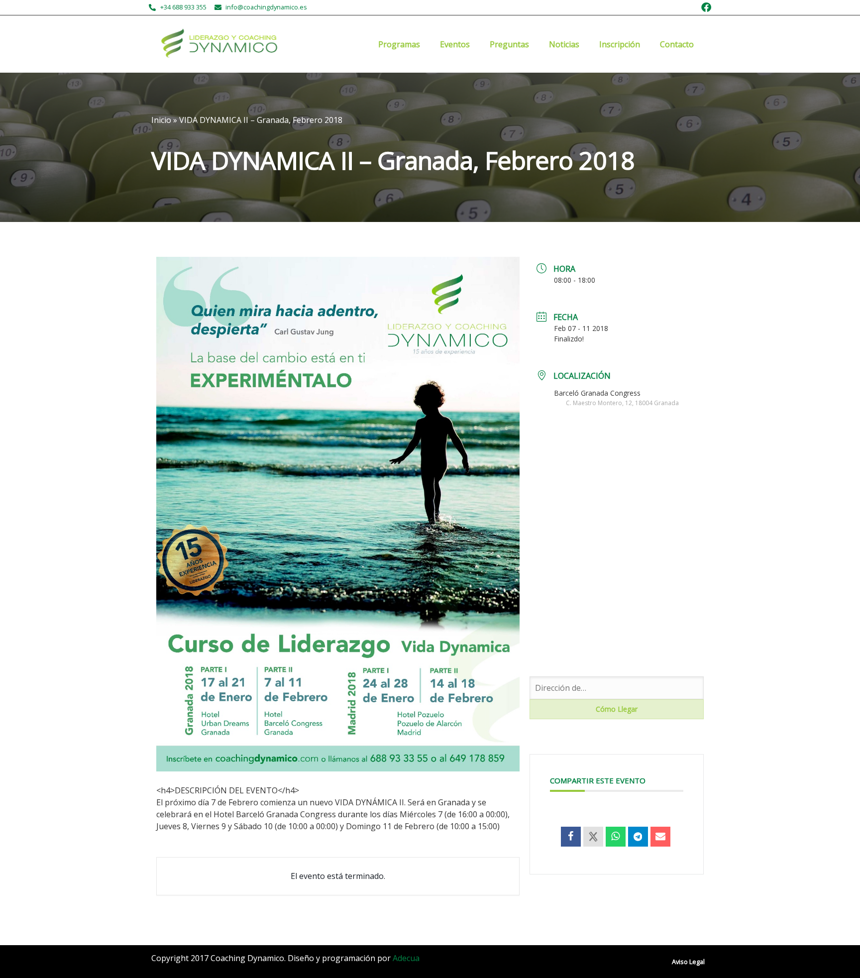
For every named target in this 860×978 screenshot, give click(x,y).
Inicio (161, 119)
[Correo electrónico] (660, 837)
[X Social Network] (593, 837)
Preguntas (509, 44)
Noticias (564, 44)
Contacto (677, 44)
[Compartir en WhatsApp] (616, 837)
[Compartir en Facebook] (571, 837)
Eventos (455, 44)
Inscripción (619, 44)
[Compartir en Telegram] (638, 837)
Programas (399, 44)
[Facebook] (706, 7)
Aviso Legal (688, 961)
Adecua (406, 958)
